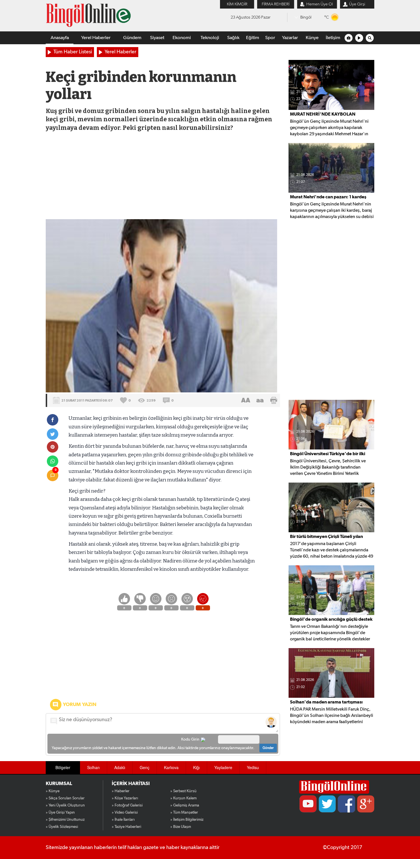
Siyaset (157, 37)
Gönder (268, 748)
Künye (312, 37)
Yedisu (253, 767)
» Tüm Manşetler (184, 812)
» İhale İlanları (123, 820)
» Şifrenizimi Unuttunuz (65, 820)
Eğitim (252, 37)
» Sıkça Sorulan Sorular (65, 798)
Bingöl (305, 17)
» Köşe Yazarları (125, 798)
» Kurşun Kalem (183, 798)
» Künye (52, 791)
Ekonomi (182, 37)
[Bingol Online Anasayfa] (334, 787)
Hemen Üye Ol (319, 4)
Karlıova (171, 767)
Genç (144, 767)
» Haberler (120, 791)
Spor (270, 37)
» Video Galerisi (125, 812)
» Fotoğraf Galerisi (127, 805)
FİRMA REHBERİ (275, 4)
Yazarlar (290, 37)
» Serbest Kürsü (183, 791)
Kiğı (196, 767)
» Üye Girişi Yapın (60, 812)
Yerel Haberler (96, 37)
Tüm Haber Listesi (72, 52)
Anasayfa (60, 37)
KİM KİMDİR (237, 4)
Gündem (132, 37)
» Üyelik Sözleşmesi (62, 827)
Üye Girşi (357, 4)
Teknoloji (210, 37)
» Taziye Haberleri (126, 827)
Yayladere (223, 767)
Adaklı (119, 767)
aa (260, 400)
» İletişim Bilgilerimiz (186, 820)
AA (245, 400)
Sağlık (233, 37)
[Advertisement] (162, 176)
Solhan (93, 767)
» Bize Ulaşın (180, 827)
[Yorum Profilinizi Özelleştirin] (271, 722)
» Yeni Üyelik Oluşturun (65, 805)
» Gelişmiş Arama (184, 805)
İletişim (333, 37)
